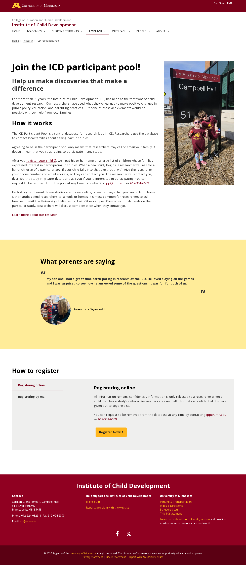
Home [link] (16, 31)
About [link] (160, 31)
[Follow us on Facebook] (117, 534)
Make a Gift (93, 502)
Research (28, 40)
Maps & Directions (171, 506)
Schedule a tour (169, 509)
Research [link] (95, 31)
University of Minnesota (83, 553)
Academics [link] (34, 31)
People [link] (141, 31)
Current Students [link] (65, 31)
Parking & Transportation (176, 502)
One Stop (219, 3)
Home (15, 40)
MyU (229, 3)
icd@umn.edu (28, 521)
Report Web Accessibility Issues (146, 556)
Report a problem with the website (107, 507)
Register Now (109, 432)
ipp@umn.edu (115, 183)
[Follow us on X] (128, 534)
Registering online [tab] (31, 385)
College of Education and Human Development (41, 20)
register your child (39, 161)
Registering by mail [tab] (32, 397)
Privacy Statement (93, 556)
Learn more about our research (35, 215)
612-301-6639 (139, 183)
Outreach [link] (119, 31)
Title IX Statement (116, 556)
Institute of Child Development (44, 25)
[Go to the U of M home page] (36, 6)
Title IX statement (171, 513)
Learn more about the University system (185, 519)
